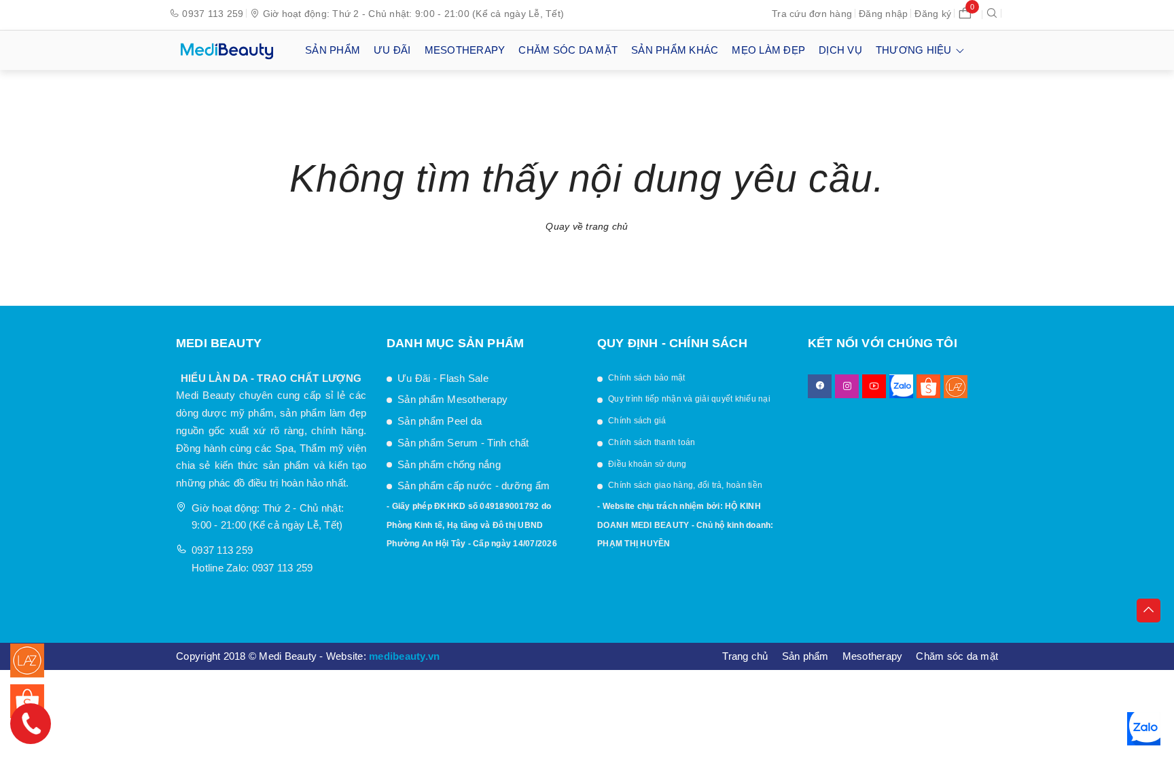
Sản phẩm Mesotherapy (453, 399)
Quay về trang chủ (587, 226)
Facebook (820, 386)
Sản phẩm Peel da (439, 421)
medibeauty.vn (404, 656)
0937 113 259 (212, 13)
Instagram (847, 386)
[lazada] (955, 386)
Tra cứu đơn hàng (812, 13)
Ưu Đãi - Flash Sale (442, 378)
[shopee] (928, 386)
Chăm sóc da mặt (957, 656)
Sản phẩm (805, 656)
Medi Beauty (205, 395)
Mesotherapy (872, 656)
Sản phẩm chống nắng (449, 464)
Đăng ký (932, 13)
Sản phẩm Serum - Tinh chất (463, 442)
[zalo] (901, 386)
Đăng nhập (883, 13)
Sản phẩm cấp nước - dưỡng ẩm (473, 485)
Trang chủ (745, 656)
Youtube (874, 386)
